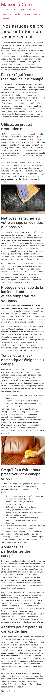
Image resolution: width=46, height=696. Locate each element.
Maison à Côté (16, 4)
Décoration (7, 9)
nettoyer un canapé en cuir (24, 134)
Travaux (27, 14)
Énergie (37, 14)
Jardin (17, 14)
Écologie (22, 9)
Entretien (33, 9)
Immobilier (7, 14)
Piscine (6, 18)
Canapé (12, 691)
